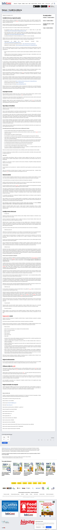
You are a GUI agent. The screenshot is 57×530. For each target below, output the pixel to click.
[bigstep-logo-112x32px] (28, 522)
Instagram (24, 483)
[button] (54, 3)
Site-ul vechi (36, 494)
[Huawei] (51, 6)
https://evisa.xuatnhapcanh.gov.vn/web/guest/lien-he (13, 42)
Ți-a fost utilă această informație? (7, 434)
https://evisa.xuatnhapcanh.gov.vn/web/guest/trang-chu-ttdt (16, 30)
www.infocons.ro (7, 448)
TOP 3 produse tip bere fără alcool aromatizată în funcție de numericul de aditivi (39, 474)
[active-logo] (52, 488)
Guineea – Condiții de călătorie (48, 20)
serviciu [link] (17, 21)
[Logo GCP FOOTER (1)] (47, 488)
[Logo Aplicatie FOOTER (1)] (43, 488)
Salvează (5, 442)
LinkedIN (34, 483)
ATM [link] (35, 368)
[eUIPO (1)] (38, 488)
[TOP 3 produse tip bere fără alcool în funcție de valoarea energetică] (28, 467)
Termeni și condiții (6, 494)
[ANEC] (14, 488)
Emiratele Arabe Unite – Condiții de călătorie (48, 24)
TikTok (44, 483)
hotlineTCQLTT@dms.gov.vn (12, 402)
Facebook (19, 483)
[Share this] (41, 440)
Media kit (22, 494)
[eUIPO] (28, 488)
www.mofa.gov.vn (21, 82)
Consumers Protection (17, 481)
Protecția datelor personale (15, 494)
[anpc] (18, 488)
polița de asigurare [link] (34, 257)
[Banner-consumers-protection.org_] (10, 509)
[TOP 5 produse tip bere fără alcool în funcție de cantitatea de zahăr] (50, 467)
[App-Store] (36, 6)
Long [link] (21, 295)
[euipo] (23, 488)
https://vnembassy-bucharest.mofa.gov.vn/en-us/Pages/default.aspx (26, 45)
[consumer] (4, 488)
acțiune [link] (27, 294)
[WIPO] (33, 488)
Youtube (30, 483)
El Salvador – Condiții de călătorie (48, 17)
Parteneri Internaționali (49, 494)
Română (47, 529)
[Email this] (38, 440)
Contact (31, 494)
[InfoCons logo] (6, 3)
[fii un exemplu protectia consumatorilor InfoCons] (47, 509)
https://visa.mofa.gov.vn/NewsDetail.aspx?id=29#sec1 (15, 34)
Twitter (40, 483)
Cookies (27, 494)
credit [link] (14, 366)
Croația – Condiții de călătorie (48, 27)
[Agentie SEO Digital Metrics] (10, 522)
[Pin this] (50, 440)
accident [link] (17, 185)
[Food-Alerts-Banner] (28, 509)
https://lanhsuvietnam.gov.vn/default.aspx (29, 43)
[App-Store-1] (44, 6)
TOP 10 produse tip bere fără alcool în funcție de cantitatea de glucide (6, 473)
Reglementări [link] (6, 316)
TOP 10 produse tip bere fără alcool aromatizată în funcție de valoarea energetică (17, 474)
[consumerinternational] (9, 488)
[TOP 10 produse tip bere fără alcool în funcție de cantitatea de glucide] (6, 467)
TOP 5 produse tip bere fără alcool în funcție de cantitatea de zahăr (50, 473)
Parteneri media (41, 494)
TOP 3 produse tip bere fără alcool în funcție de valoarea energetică (28, 473)
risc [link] (23, 72)
